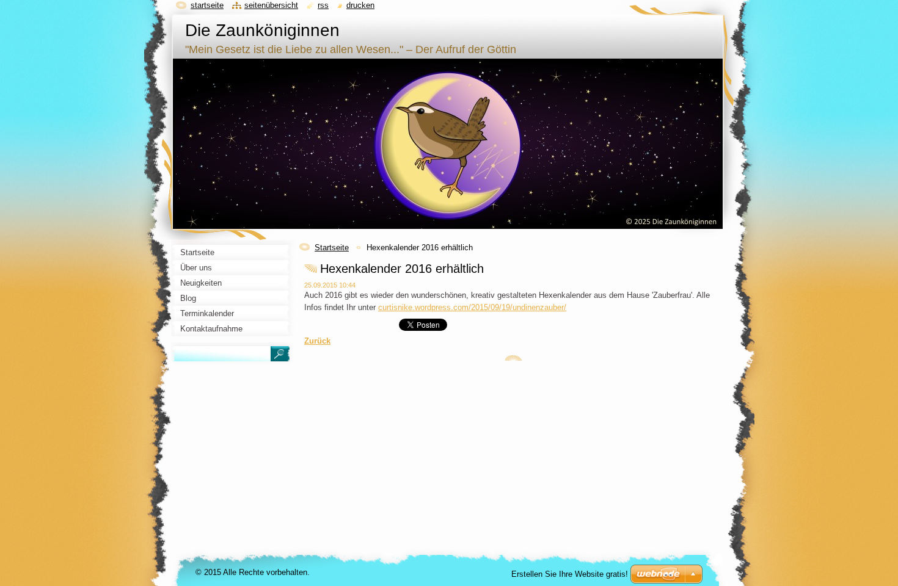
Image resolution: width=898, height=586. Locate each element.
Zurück (317, 340)
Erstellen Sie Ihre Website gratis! (569, 574)
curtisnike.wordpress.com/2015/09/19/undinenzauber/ (472, 307)
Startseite (332, 247)
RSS (323, 5)
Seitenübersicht (271, 5)
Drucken (360, 5)
